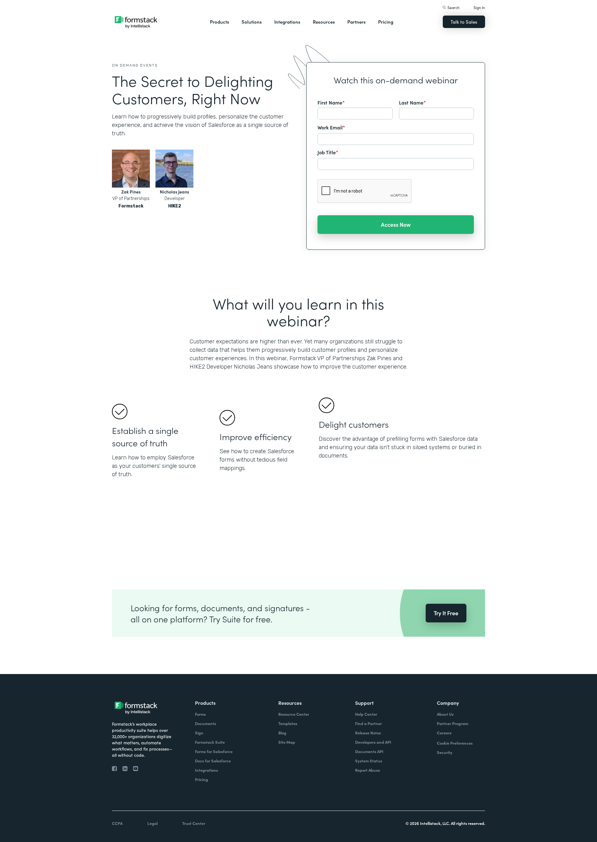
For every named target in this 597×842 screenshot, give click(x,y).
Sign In (479, 7)
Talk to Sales (464, 21)
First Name (331, 102)
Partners (356, 21)
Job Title (327, 152)
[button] (219, 21)
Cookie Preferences (455, 743)
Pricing (385, 21)
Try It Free (446, 613)
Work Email (331, 127)
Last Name (412, 102)
